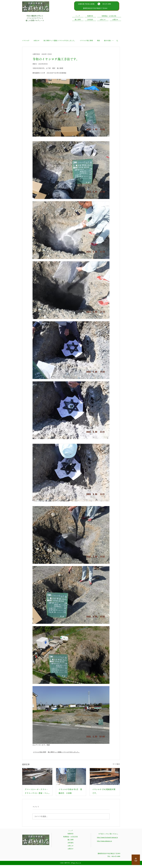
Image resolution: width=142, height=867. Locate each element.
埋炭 (98, 40)
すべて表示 (116, 764)
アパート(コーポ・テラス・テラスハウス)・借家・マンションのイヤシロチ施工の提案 (37, 791)
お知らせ (36, 40)
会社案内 (70, 842)
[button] (117, 40)
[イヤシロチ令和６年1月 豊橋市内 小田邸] (71, 776)
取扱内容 (70, 833)
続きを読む (107, 40)
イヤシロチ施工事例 (86, 40)
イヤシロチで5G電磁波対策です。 (103, 791)
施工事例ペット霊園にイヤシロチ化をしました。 (60, 40)
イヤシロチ (25, 40)
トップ (70, 830)
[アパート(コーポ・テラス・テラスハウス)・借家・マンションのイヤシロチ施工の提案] (37, 776)
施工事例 (70, 839)
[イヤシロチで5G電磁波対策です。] (105, 776)
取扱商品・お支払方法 (70, 836)
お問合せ (70, 848)
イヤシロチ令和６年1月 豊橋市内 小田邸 (70, 791)
